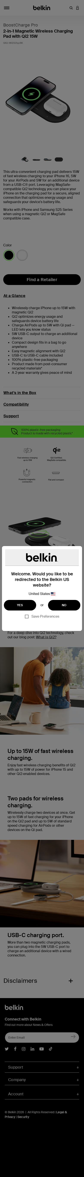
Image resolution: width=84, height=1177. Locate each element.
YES (20, 605)
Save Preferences (45, 616)
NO (64, 605)
